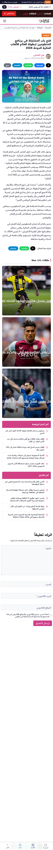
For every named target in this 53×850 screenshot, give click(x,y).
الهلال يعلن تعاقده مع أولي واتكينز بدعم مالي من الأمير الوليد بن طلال (25, 440)
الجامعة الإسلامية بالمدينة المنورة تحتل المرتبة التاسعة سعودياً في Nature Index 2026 (26, 516)
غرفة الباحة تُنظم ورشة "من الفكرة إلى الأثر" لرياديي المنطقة (27, 507)
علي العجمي (38, 55)
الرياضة (39, 27)
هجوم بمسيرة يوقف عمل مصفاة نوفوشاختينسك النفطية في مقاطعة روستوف (25, 491)
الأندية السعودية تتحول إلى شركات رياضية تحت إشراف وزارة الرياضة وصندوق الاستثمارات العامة (25, 456)
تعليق (48, 548)
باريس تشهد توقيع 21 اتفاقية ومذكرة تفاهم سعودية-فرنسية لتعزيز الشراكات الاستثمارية (27, 499)
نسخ (7, 65)
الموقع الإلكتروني (43, 607)
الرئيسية (48, 27)
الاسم (48, 584)
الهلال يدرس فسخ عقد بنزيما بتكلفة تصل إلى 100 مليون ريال (25, 448)
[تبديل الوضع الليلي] (4, 7)
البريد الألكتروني (43, 596)
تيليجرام (17, 65)
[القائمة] (4, 21)
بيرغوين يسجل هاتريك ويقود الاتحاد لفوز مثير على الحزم (24, 432)
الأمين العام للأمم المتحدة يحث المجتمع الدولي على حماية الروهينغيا (24, 483)
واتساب (28, 65)
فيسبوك (39, 65)
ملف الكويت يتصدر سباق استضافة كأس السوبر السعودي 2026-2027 (26, 464)
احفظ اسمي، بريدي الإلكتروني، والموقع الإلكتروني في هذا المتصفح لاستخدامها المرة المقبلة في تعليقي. (27, 615)
